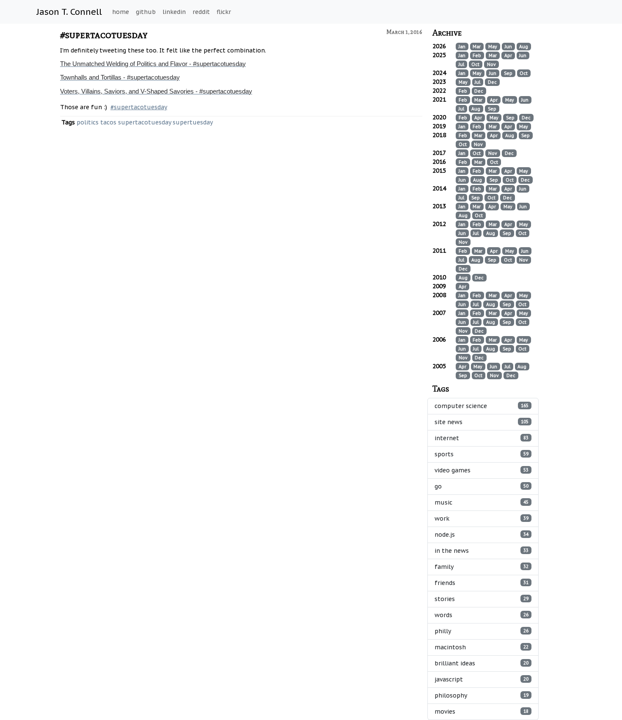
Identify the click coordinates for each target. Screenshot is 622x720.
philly (481, 631)
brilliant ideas (481, 663)
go (481, 486)
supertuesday (193, 122)
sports (481, 454)
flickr (224, 12)
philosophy (481, 695)
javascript (481, 679)
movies (481, 711)
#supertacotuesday (104, 34)
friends (481, 583)
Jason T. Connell (69, 11)
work (481, 518)
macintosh (481, 647)
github (146, 12)
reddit (201, 12)
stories (481, 599)
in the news (481, 550)
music (481, 502)
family (481, 567)
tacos (108, 122)
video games (481, 470)
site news (481, 422)
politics (88, 122)
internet (481, 438)
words (481, 615)
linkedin (174, 12)
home (120, 12)
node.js (481, 534)
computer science (481, 406)
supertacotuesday (144, 122)
